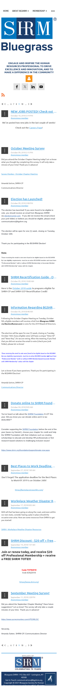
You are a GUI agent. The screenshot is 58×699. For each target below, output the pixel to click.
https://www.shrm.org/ (29, 582)
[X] (25, 86)
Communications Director (12, 387)
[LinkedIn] (33, 86)
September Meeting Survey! (30, 593)
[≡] (53, 10)
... (8, 104)
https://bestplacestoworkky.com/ (29, 490)
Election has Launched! (26, 199)
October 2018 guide (22, 288)
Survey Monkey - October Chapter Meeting (19, 174)
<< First (2, 104)
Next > (29, 104)
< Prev (5, 104)
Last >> (31, 104)
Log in (29, 78)
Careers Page (35, 127)
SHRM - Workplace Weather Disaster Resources (21, 529)
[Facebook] (16, 86)
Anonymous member (19, 118)
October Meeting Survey (28, 148)
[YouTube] (41, 86)
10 (22, 104)
